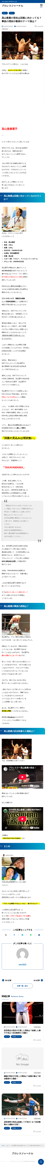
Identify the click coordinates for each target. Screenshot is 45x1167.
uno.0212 (22, 964)
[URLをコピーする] (39, 935)
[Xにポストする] (6, 935)
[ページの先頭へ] (41, 1162)
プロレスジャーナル (12, 5)
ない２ (5, 13)
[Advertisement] (22, 100)
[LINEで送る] (31, 935)
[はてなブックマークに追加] (22, 935)
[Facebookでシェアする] (14, 935)
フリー (12, 13)
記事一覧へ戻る (22, 986)
